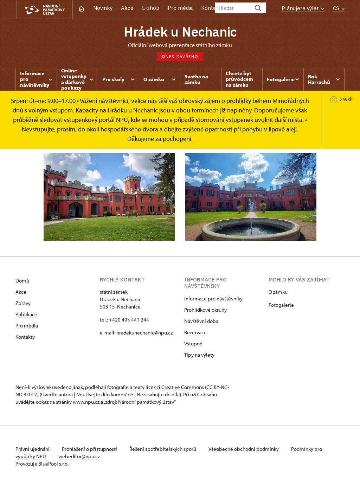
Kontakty (25, 336)
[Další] (305, 197)
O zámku (278, 291)
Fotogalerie (281, 304)
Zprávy (23, 303)
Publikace (26, 314)
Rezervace (195, 332)
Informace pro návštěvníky (213, 298)
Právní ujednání (33, 449)
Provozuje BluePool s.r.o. (42, 463)
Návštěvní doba (201, 321)
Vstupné (193, 343)
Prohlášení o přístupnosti (90, 449)
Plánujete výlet (301, 8)
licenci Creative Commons (175, 387)
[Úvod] (81, 8)
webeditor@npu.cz (79, 456)
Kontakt (211, 8)
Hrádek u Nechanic (180, 31)
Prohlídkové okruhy (205, 309)
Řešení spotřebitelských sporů (163, 449)
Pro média (180, 8)
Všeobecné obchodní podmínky (244, 449)
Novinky (102, 8)
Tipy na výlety (199, 354)
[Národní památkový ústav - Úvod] (45, 9)
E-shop (150, 8)
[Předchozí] (54, 197)
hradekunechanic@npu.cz (144, 332)
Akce (127, 8)
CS (337, 8)
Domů (22, 280)
